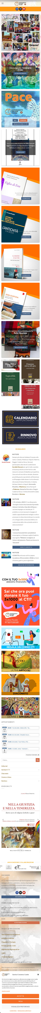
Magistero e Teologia (8, 942)
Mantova (22, 487)
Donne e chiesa (6, 777)
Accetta (20, 996)
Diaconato (4, 773)
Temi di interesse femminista (10, 934)
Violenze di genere (7, 957)
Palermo (16, 489)
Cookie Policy (13, 1010)
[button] (38, 974)
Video (3, 953)
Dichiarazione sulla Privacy (24, 1010)
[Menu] (2, 3)
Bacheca (4, 781)
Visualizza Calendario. (32, 755)
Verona (22, 494)
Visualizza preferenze (20, 1006)
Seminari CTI (5, 770)
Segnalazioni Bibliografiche (10, 949)
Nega (20, 1001)
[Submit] (38, 760)
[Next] (38, 820)
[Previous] (3, 820)
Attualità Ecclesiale (7, 938)
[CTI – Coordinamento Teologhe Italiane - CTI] (20, 3)
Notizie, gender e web (8, 946)
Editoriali (4, 766)
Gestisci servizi (6, 991)
